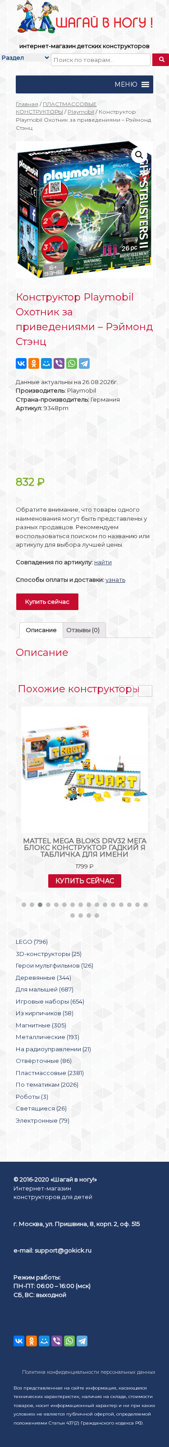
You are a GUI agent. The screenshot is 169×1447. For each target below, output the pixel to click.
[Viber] (59, 363)
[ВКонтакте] (21, 363)
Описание (41, 629)
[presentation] (126, 691)
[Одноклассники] (33, 363)
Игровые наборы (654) (50, 1001)
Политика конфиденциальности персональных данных (88, 1372)
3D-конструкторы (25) (49, 953)
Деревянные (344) (43, 977)
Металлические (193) (47, 1036)
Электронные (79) (42, 1120)
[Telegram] (84, 363)
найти (103, 562)
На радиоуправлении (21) (53, 1049)
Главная (27, 104)
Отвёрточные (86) (44, 1060)
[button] (125, 84)
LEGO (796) (32, 941)
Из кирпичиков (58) (44, 1013)
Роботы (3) (32, 1096)
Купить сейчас (47, 601)
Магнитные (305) (41, 1025)
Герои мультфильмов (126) (54, 965)
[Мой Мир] (46, 363)
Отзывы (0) (83, 629)
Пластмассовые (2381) (50, 1072)
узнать (115, 579)
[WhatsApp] (71, 363)
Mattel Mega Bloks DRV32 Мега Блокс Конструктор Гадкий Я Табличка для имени (84, 847)
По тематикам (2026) (47, 1084)
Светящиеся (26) (41, 1108)
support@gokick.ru (63, 1250)
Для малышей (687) (44, 989)
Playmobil (81, 111)
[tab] (41, 630)
